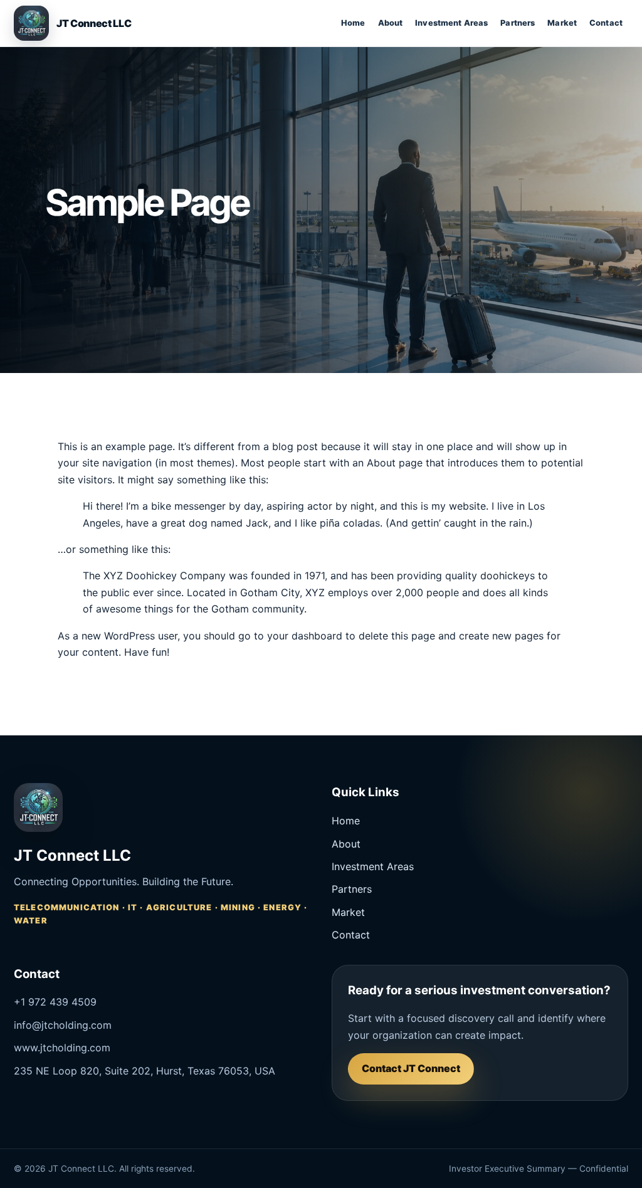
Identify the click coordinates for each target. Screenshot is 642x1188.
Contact (606, 23)
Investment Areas (451, 23)
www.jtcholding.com (62, 1047)
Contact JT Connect (411, 1068)
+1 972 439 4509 (55, 1002)
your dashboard (304, 635)
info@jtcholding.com (63, 1025)
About (390, 23)
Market (562, 23)
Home (353, 23)
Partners (517, 23)
